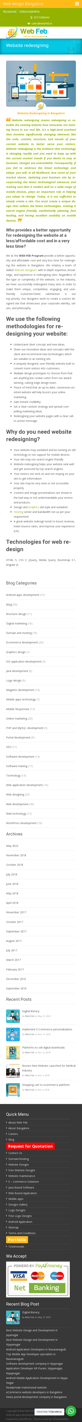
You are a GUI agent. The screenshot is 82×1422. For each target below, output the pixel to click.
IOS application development (24, 661)
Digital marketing (16, 623)
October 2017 (14, 922)
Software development (20, 756)
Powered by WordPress (19, 1419)
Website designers (25, 270)
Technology (13, 775)
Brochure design (16, 614)
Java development (17, 671)
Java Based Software (21, 1187)
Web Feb (29, 1016)
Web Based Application (22, 1193)
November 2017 (16, 912)
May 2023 (12, 846)
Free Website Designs (21, 1170)
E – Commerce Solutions (23, 1181)
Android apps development (22, 595)
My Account (9, 11)
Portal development (18, 737)
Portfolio (17, 1239)
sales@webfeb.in (41, 23)
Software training (16, 766)
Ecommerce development (22, 642)
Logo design (13, 680)
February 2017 (15, 969)
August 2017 (14, 941)
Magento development (20, 690)
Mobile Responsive (17, 709)
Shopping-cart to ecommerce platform (46, 1085)
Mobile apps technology (21, 699)
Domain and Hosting (19, 633)
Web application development (24, 785)
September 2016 (16, 988)
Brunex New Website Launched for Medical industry (49, 1068)
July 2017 (11, 950)
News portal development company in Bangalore (36, 1397)
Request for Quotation (30, 1146)
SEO (8, 747)
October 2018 (14, 864)
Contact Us (15, 1153)
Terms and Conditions (22, 1233)
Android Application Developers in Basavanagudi (36, 1349)
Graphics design (16, 652)
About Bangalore (18, 1128)
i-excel (45, 1419)
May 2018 (12, 893)
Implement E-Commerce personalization (47, 1029)
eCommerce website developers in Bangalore (34, 1392)
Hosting (18, 512)
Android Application (20, 1222)
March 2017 (13, 960)
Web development (17, 804)
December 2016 (16, 979)
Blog (9, 604)
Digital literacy (30, 1011)
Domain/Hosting (18, 1159)
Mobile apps (15, 1199)
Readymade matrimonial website (26, 1387)
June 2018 (12, 884)
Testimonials (16, 1246)
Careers (13, 1134)
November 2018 (16, 855)
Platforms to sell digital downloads (43, 1047)
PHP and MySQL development (24, 728)
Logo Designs (17, 1210)
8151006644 (41, 17)
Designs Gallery (17, 1204)
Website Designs (18, 1164)
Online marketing (29, 11)
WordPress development (21, 823)
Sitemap (13, 1227)
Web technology (16, 813)
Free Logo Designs (20, 1216)
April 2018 (12, 903)
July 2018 (11, 874)
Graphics (33, 507)
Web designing (15, 794)
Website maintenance (21, 1176)
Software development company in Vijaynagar (34, 1363)
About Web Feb (17, 1122)
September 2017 (16, 931)
